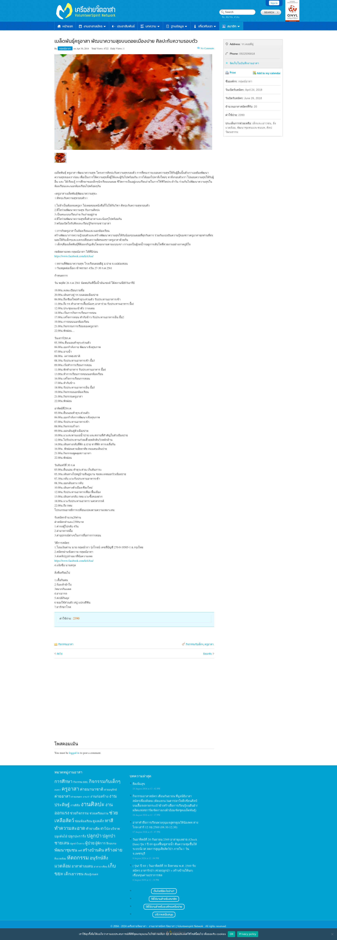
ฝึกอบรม (111, 843)
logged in (74, 753)
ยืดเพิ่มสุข (139, 784)
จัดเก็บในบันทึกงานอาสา (244, 63)
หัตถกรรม (78, 857)
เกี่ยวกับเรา (205, 26)
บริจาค (115, 828)
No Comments (207, 48)
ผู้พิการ (100, 843)
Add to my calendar (268, 73)
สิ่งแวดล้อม (60, 858)
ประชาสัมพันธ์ (126, 26)
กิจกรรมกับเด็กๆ (194, 644)
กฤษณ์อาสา (65, 48)
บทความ (150, 26)
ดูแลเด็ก (98, 821)
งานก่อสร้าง (99, 796)
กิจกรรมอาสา (65, 644)
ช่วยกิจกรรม (79, 813)
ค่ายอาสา (62, 796)
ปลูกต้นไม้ (60, 836)
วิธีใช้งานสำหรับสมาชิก (164, 899)
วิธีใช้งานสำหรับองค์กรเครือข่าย (164, 907)
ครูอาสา (209, 644)
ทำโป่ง (105, 828)
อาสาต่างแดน (82, 866)
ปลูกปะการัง (77, 836)
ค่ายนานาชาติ (91, 789)
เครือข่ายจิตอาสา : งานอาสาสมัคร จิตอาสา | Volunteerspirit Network (165, 926)
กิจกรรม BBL (80, 782)
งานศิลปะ (93, 804)
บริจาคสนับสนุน (164, 914)
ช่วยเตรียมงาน (99, 813)
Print (233, 72)
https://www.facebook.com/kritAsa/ (73, 256)
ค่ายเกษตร (76, 796)
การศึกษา (63, 781)
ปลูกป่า (94, 835)
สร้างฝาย (113, 850)
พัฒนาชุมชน (65, 850)
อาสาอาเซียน (100, 866)
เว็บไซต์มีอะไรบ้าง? (163, 891)
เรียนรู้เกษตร (91, 874)
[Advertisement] (134, 703)
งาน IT (86, 796)
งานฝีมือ (75, 805)
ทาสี (109, 820)
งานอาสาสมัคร (93, 26)
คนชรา (57, 789)
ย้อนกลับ (207, 653)
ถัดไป (59, 653)
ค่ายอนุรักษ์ (110, 789)
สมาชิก (231, 26)
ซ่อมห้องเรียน (83, 821)
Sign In (274, 2)
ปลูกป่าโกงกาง (77, 843)
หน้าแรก (67, 26)
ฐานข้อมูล (177, 26)
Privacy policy (247, 934)
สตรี (80, 850)
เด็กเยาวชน (73, 873)
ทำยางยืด (93, 828)
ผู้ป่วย (90, 843)
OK (231, 934)
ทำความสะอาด (69, 828)
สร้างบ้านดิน (93, 850)
